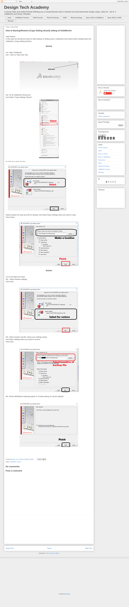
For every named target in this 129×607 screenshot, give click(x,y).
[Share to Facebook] (43, 459)
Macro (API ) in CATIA (114, 17)
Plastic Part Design (53, 17)
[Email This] (38, 459)
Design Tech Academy (26, 7)
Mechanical (101, 160)
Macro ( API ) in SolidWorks (95, 17)
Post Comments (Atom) (52, 553)
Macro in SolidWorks (104, 157)
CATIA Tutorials (38, 17)
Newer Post (10, 548)
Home (9, 17)
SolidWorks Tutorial (15, 462)
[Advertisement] (49, 529)
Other (100, 163)
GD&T (65, 17)
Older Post (88, 548)
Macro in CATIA (103, 154)
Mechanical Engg (76, 17)
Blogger (68, 594)
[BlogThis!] (40, 459)
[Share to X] (42, 459)
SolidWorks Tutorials (22, 17)
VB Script (11, 21)
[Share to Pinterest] (45, 459)
